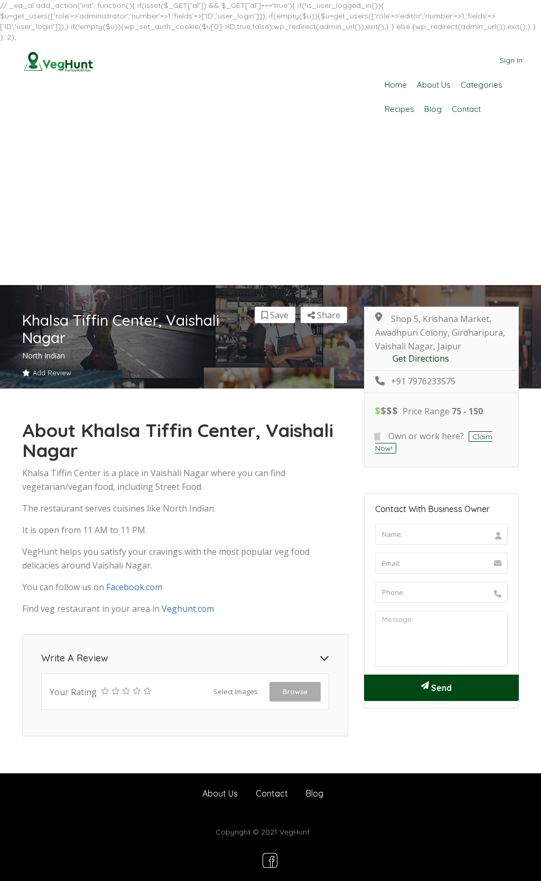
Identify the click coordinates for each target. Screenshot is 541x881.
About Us (434, 85)
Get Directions (421, 358)
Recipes (399, 109)
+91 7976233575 (423, 381)
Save (278, 315)
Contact (466, 109)
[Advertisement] (270, 206)
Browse (295, 691)
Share (327, 315)
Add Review (52, 372)
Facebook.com (134, 587)
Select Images (235, 691)
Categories (481, 85)
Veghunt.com (188, 608)
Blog (433, 109)
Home (396, 85)
